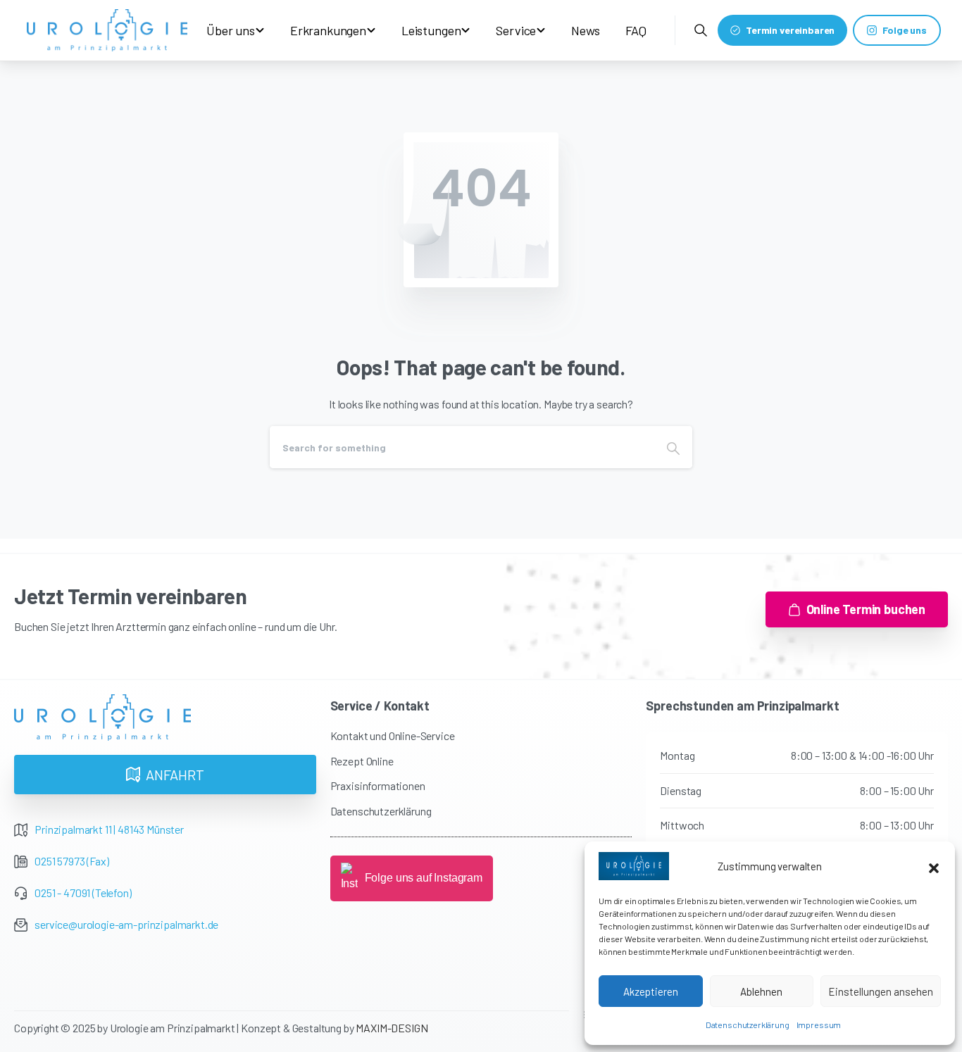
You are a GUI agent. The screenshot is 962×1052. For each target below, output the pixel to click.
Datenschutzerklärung (747, 1024)
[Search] (673, 447)
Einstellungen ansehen (880, 991)
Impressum (819, 1024)
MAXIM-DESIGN (391, 1027)
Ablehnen (761, 991)
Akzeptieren (650, 991)
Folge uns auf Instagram (423, 878)
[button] (934, 866)
